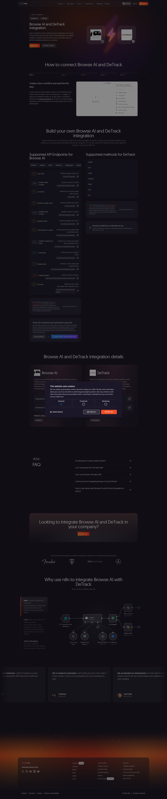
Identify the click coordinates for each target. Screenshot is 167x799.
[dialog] (83, 399)
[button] (56, 412)
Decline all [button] (91, 412)
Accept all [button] (109, 412)
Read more (59, 397)
